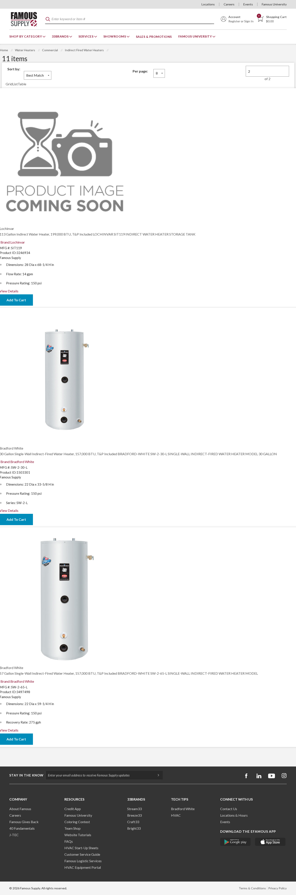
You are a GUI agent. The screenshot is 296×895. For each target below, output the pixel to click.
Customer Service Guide (82, 854)
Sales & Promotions (154, 36)
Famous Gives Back (24, 822)
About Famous (20, 809)
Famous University (274, 4)
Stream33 (134, 809)
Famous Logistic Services (83, 861)
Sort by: (13, 69)
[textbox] (129, 19)
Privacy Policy (277, 888)
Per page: (140, 71)
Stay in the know (26, 775)
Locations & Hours (234, 815)
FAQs (68, 841)
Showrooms (115, 36)
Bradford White (183, 809)
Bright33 (134, 828)
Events (248, 4)
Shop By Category (26, 36)
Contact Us (228, 809)
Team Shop (72, 828)
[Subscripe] (156, 775)
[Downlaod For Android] (235, 842)
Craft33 (133, 822)
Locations (208, 4)
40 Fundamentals (22, 828)
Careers (229, 4)
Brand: (12, 242)
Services (86, 36)
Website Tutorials (77, 835)
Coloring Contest (77, 822)
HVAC (176, 815)
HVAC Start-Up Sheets (81, 848)
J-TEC (14, 835)
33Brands (61, 36)
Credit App (72, 809)
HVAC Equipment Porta (82, 867)
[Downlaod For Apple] (270, 842)
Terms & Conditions (252, 888)
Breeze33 (134, 815)
